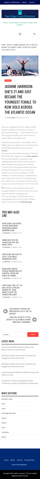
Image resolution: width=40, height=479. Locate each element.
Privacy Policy (29, 460)
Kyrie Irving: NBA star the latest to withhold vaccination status (12, 256)
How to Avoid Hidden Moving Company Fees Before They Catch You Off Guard (18, 348)
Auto (3, 404)
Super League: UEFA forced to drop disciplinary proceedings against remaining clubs (11, 227)
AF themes (24, 476)
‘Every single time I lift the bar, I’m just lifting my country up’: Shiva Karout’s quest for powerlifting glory (12, 290)
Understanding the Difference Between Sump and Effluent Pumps (20, 373)
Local (3, 408)
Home (18, 2)
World (4, 437)
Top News (5, 432)
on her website (32, 156)
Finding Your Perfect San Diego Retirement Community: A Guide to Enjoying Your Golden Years (20, 382)
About (24, 2)
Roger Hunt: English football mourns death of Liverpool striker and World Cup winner (12, 272)
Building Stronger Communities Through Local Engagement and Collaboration (19, 356)
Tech (3, 427)
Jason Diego (11, 118)
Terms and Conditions (19, 465)
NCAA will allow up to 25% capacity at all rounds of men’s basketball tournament (18, 319)
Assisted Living (7, 399)
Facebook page (26, 202)
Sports (8, 80)
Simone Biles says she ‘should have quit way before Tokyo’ (10, 242)
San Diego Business (9, 413)
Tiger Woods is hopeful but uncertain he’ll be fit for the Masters (20, 311)
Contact (32, 2)
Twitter (4, 150)
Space (4, 418)
